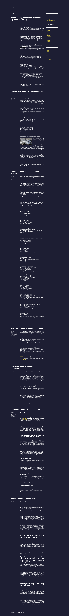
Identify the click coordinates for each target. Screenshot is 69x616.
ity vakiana (25, 419)
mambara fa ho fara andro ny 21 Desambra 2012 (36, 41)
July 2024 (48, 31)
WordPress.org (49, 59)
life (15, 97)
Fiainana (13, 97)
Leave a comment (13, 100)
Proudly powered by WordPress (20, 612)
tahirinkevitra (12, 98)
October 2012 (48, 41)
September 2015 (49, 35)
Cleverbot (27, 177)
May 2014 (48, 37)
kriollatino (16, 333)
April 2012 (48, 44)
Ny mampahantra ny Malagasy (23, 498)
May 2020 (48, 33)
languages (12, 334)
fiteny (15, 414)
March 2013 (48, 40)
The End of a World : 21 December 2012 (27, 92)
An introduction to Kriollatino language (27, 328)
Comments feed (49, 58)
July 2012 (48, 42)
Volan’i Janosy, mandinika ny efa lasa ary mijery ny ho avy (26, 19)
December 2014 (49, 36)
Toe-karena (13, 504)
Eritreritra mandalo (16, 6)
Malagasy (12, 413)
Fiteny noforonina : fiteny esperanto (25, 409)
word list (24, 359)
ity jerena (24, 418)
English (12, 177)
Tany (15, 98)
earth (11, 179)
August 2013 (48, 39)
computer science (14, 178)
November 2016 (49, 34)
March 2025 (48, 30)
